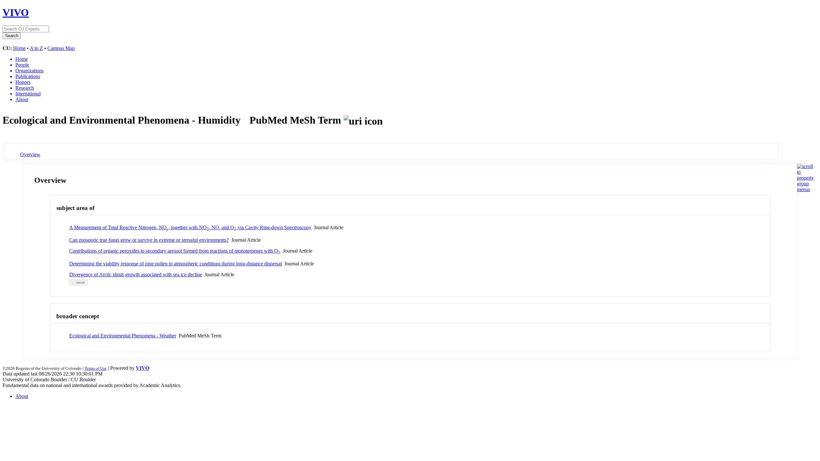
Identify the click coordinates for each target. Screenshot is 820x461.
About (21, 99)
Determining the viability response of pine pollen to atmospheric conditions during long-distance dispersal (175, 263)
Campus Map (61, 48)
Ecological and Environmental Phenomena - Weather (122, 335)
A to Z (36, 48)
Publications (27, 76)
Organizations (29, 70)
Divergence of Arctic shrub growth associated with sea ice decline (135, 274)
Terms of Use (96, 368)
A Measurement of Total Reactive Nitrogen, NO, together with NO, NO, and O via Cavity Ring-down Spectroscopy (190, 227)
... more (78, 282)
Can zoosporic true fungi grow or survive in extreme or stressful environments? (149, 240)
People (22, 65)
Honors (22, 82)
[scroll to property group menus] (805, 189)
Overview (30, 154)
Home (19, 48)
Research (24, 88)
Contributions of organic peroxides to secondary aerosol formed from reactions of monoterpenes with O (174, 251)
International (28, 93)
